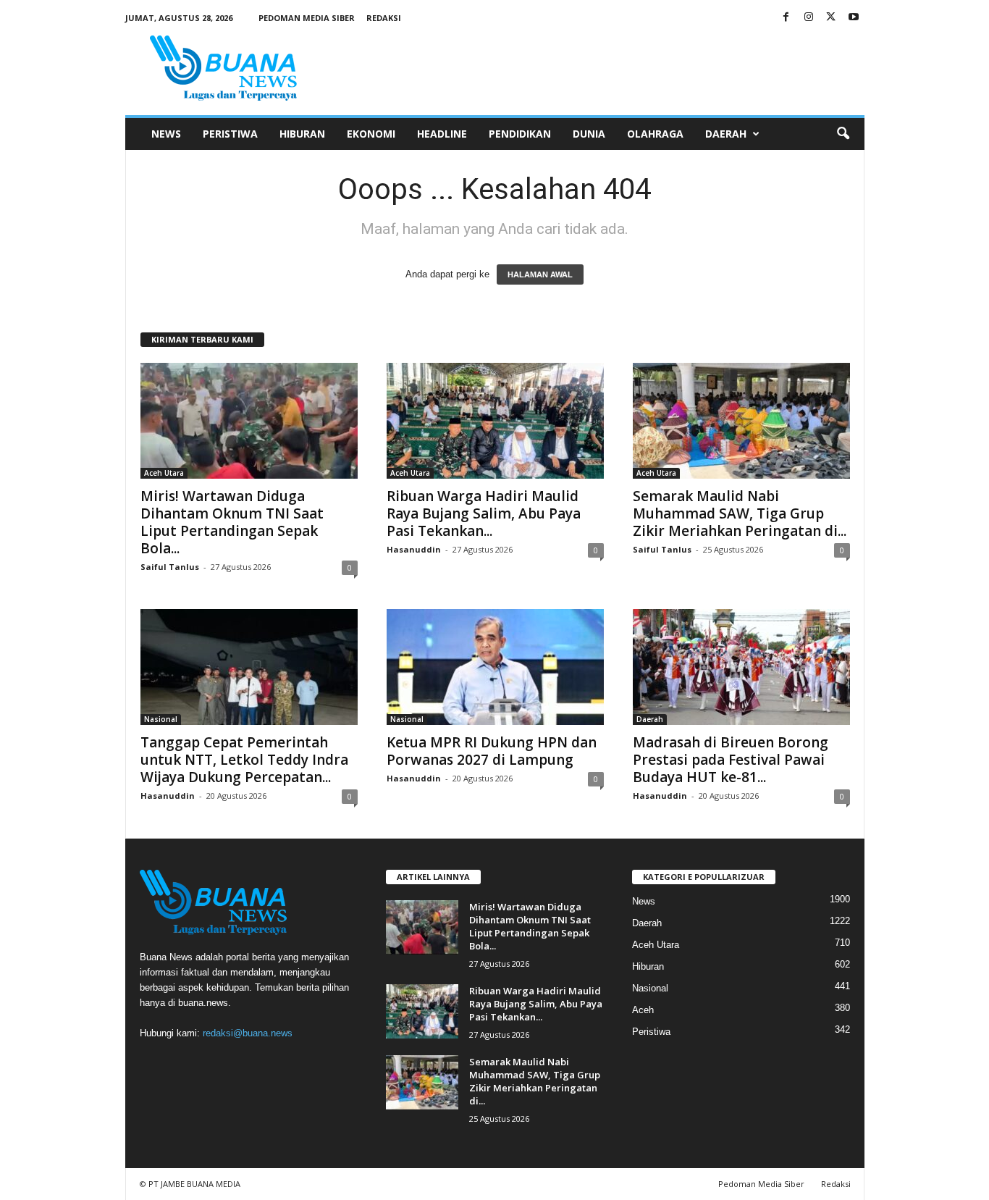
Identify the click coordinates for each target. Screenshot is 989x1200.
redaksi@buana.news (248, 1033)
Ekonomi (371, 133)
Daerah (725, 133)
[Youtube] (853, 17)
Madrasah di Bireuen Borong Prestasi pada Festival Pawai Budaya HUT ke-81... (730, 759)
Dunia (589, 133)
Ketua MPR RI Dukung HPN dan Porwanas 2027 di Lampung (492, 751)
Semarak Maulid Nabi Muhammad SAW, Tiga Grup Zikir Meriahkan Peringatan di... (739, 513)
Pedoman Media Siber (306, 17)
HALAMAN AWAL (540, 274)
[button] (843, 134)
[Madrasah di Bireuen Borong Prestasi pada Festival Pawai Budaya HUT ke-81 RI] (741, 667)
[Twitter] (831, 17)
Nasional (160, 719)
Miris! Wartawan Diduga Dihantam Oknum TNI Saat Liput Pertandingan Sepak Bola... (232, 522)
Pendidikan (520, 133)
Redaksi (383, 17)
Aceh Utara (164, 473)
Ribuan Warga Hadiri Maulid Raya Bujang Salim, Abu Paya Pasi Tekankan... (484, 513)
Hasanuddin (414, 549)
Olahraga (655, 133)
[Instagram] (808, 17)
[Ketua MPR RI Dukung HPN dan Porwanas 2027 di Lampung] (495, 667)
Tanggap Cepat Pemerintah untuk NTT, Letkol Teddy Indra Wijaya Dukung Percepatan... (244, 759)
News (166, 133)
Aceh (643, 1009)
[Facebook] (786, 17)
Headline (442, 133)
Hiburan (302, 133)
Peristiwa (230, 133)
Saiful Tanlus (169, 566)
